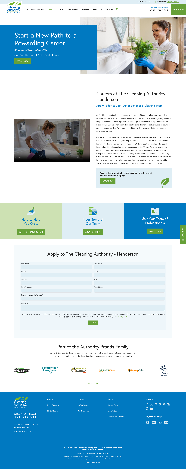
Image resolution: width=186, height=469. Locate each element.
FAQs (62, 9)
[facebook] (147, 404)
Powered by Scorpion (93, 462)
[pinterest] (160, 404)
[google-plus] (155, 404)
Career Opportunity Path (31, 232)
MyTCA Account (83, 405)
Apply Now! (108, 181)
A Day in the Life (93, 232)
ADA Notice (112, 411)
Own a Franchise (53, 405)
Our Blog (85, 9)
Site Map (111, 399)
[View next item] (97, 383)
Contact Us (178, 9)
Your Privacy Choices (116, 417)
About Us (52, 9)
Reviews (81, 399)
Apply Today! (23, 61)
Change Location (173, 2)
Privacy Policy (113, 405)
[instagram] (147, 408)
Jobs (95, 9)
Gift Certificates (52, 411)
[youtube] (164, 404)
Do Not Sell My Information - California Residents (93, 454)
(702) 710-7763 (25, 416)
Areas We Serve (107, 9)
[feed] (168, 404)
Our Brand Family (84, 411)
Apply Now (183, 232)
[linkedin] (151, 408)
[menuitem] (35, 9)
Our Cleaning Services (35, 9)
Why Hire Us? (73, 9)
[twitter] (151, 404)
